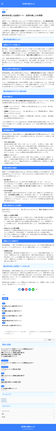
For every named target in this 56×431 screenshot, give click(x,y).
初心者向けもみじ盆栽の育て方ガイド (12, 306)
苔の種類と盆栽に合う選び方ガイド (12, 311)
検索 (49, 339)
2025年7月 (4, 398)
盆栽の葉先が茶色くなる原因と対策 (11, 354)
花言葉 (3, 417)
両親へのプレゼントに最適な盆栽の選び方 (12, 352)
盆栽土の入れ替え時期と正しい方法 (12, 315)
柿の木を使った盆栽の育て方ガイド (12, 325)
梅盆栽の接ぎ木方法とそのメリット (12, 320)
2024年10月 (4, 401)
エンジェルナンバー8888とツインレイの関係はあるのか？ (17, 349)
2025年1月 (3, 400)
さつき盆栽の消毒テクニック (9, 356)
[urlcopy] (36, 289)
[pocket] (26, 289)
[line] (33, 289)
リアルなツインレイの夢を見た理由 (11, 351)
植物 (4, 294)
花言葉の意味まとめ (28, 4)
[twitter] (19, 289)
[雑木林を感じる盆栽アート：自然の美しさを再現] (29, 289)
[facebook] (23, 289)
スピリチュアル (5, 411)
